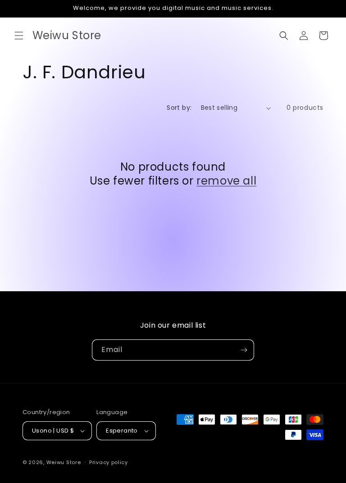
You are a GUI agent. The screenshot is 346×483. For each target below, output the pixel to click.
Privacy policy (108, 462)
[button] (19, 35)
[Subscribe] (244, 350)
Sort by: (179, 107)
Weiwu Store (63, 462)
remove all (226, 181)
